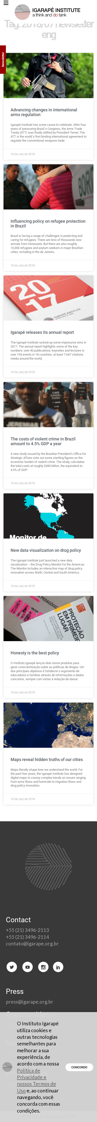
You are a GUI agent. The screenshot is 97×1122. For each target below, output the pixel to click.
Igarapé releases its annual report (42, 332)
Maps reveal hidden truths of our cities (47, 759)
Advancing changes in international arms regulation (44, 112)
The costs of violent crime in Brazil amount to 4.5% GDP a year (43, 441)
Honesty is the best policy (35, 652)
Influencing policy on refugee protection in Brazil (48, 223)
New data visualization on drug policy (46, 550)
